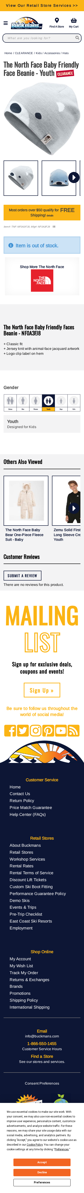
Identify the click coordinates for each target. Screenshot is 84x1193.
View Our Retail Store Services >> (42, 5)
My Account (20, 959)
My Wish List (21, 965)
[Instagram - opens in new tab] (36, 731)
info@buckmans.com (42, 1036)
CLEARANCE (24, 53)
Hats (65, 53)
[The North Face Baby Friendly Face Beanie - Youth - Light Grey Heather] (21, 178)
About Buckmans (25, 845)
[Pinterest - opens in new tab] (48, 731)
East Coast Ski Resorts (31, 921)
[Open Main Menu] (7, 23)
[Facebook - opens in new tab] (10, 731)
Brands (16, 986)
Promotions (20, 993)
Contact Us (20, 793)
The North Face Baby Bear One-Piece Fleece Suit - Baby (24, 534)
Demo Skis (19, 900)
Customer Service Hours (42, 1049)
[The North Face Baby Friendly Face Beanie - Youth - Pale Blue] (59, 178)
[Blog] (74, 731)
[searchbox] (78, 38)
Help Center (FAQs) (28, 814)
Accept (42, 1162)
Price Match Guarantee (31, 807)
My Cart (73, 26)
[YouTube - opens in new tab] (61, 731)
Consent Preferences (42, 1083)
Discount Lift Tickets (28, 879)
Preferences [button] (62, 1149)
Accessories (52, 53)
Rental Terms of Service (31, 872)
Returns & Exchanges (29, 979)
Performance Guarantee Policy (38, 893)
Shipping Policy (24, 1000)
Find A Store (57, 26)
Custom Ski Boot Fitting (31, 886)
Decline (42, 1172)
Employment (21, 928)
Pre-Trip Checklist (26, 914)
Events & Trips (23, 907)
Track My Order (24, 972)
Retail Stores (21, 852)
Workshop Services (27, 859)
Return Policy (22, 800)
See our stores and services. (42, 1062)
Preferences (42, 1182)
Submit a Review (22, 575)
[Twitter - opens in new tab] (23, 731)
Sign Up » (42, 690)
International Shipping (30, 1007)
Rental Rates (21, 866)
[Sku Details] (54, 226)
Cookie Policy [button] (35, 1144)
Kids (39, 53)
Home (8, 53)
